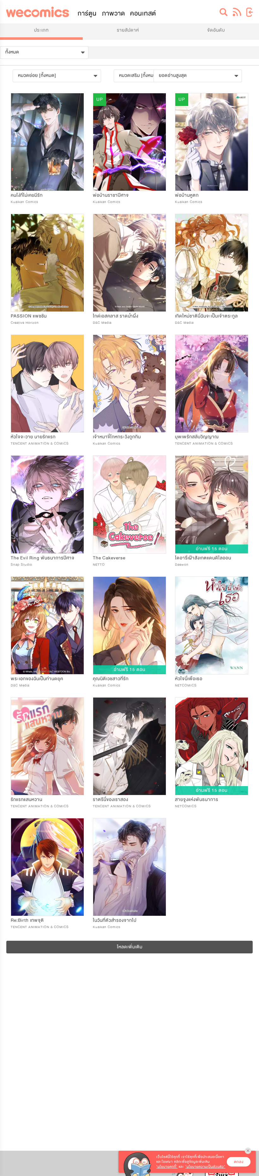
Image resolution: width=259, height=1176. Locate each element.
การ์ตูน (87, 13)
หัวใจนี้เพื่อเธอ (188, 679)
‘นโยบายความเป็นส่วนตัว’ (205, 1167)
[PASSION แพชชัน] (47, 262)
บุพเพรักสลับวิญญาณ (197, 437)
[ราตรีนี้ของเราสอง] (129, 746)
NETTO (99, 565)
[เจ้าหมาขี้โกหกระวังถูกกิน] (129, 383)
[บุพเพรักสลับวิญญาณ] (211, 383)
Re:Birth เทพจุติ (27, 920)
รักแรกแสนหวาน (26, 799)
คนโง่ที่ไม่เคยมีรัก (27, 195)
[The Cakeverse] (129, 504)
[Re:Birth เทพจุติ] (47, 867)
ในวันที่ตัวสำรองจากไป (114, 920)
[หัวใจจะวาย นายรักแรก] (47, 383)
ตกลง (239, 1161)
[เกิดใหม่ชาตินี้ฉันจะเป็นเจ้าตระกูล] (211, 262)
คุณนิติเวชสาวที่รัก (111, 679)
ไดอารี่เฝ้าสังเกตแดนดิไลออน (203, 558)
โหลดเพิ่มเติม (129, 947)
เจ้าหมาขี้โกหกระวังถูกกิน (117, 437)
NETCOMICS (186, 685)
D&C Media (102, 323)
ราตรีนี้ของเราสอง (110, 799)
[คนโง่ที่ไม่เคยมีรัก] (47, 142)
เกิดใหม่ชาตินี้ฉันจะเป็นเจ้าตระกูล (206, 316)
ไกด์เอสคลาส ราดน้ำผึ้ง (115, 316)
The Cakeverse (109, 558)
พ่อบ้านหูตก (187, 195)
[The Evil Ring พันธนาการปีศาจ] (47, 504)
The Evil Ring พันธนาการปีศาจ (43, 558)
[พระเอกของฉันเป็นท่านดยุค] (47, 625)
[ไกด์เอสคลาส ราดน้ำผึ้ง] (129, 262)
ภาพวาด (113, 13)
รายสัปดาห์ (128, 30)
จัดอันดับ (216, 30)
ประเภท (41, 30)
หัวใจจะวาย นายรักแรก (33, 437)
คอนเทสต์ (143, 13)
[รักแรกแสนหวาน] (47, 746)
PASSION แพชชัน (29, 316)
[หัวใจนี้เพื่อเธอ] (211, 625)
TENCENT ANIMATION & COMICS (40, 443)
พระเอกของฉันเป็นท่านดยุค (37, 679)
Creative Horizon (25, 323)
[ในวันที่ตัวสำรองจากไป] (129, 867)
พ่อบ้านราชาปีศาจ (111, 195)
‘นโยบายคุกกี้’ (167, 1167)
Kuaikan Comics (24, 202)
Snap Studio (21, 565)
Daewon (182, 565)
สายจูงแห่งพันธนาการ (196, 799)
